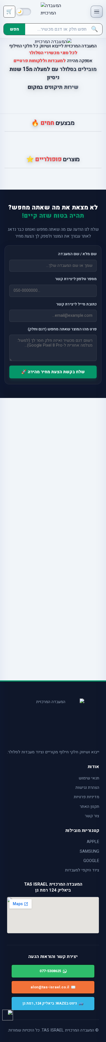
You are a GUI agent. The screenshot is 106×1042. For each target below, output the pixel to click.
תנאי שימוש (89, 778)
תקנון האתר (89, 807)
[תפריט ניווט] (97, 12)
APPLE (93, 842)
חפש (14, 29)
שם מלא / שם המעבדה (77, 254)
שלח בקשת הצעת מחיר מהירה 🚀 (53, 372)
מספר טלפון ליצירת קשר (76, 279)
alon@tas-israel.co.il (53, 987)
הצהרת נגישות (87, 788)
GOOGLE (91, 861)
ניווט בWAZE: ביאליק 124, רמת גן (53, 1003)
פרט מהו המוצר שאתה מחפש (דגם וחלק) (62, 329)
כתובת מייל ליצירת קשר (76, 304)
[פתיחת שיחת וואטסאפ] (7, 1015)
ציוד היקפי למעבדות (82, 870)
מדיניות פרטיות (86, 797)
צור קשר (92, 816)
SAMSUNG (89, 851)
